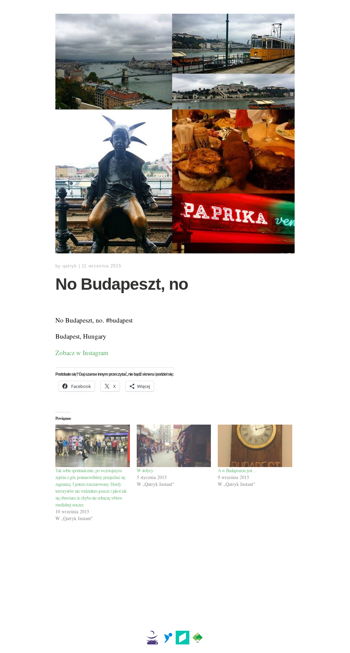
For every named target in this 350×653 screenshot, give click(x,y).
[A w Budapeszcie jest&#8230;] (255, 446)
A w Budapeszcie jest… (237, 470)
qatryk (70, 265)
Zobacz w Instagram (81, 352)
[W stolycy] (174, 446)
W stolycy (145, 470)
